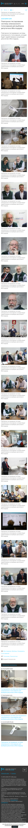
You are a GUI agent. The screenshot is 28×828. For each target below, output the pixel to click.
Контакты (13, 773)
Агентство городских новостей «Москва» (7, 3)
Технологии (14, 656)
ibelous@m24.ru (4, 802)
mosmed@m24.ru (14, 800)
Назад (2, 10)
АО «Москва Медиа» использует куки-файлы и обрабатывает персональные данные (14, 824)
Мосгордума (7, 651)
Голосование (5, 653)
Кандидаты (21, 651)
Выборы (14, 651)
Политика (6, 656)
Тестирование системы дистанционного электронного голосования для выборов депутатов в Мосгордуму (13, 690)
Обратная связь (5, 773)
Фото (5, 10)
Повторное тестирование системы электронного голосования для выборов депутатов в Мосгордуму (12, 744)
